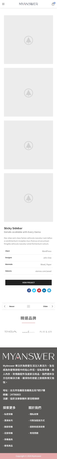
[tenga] (10, 332)
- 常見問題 (33, 433)
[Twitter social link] (34, 290)
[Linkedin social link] (44, 290)
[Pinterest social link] (39, 290)
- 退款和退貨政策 (36, 426)
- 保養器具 (8, 439)
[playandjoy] (46, 332)
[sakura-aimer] (28, 331)
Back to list (28, 306)
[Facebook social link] (29, 290)
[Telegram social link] (49, 290)
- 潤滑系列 (8, 420)
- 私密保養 (8, 414)
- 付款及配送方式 (36, 420)
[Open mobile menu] (3, 4)
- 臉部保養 (8, 426)
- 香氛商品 (8, 445)
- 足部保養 (8, 433)
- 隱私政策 (33, 414)
